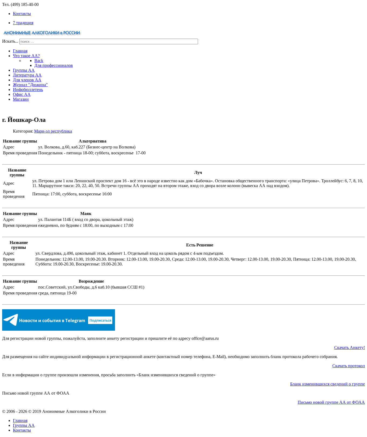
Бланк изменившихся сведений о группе (327, 384)
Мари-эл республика (53, 131)
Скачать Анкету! (349, 347)
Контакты (22, 430)
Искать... (10, 41)
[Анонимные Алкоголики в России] (42, 36)
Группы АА (24, 425)
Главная (20, 420)
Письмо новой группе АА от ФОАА (331, 402)
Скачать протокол (348, 365)
